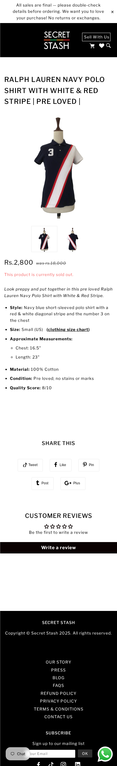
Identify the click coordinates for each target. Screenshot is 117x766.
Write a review (58, 547)
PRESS (58, 670)
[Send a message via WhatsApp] (105, 754)
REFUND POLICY (58, 693)
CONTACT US (58, 716)
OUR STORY (58, 662)
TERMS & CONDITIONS (58, 709)
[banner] (56, 40)
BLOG (58, 677)
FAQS (58, 685)
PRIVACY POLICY (58, 701)
